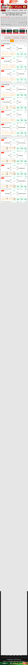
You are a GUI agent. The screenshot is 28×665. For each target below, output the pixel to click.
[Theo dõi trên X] (7, 655)
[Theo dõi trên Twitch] (21, 655)
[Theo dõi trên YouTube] (14, 655)
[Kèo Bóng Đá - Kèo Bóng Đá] (14, 1)
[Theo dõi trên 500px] (17, 655)
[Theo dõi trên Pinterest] (11, 655)
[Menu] (2, 1)
